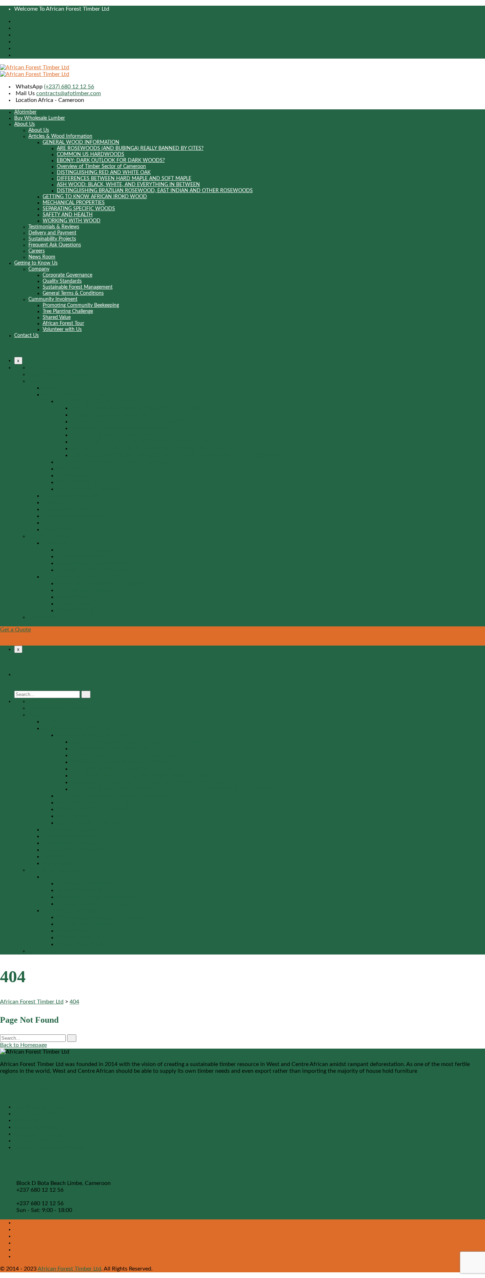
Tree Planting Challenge (68, 311)
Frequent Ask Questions (54, 245)
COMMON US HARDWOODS (90, 154)
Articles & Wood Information (60, 136)
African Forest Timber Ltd (69, 1269)
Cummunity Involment (52, 299)
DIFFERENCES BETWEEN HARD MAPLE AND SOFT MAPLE (124, 178)
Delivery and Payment (52, 232)
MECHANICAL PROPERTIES (74, 202)
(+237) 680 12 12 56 (69, 86)
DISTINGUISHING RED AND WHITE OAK (104, 172)
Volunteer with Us (62, 329)
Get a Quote (15, 629)
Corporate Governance (67, 275)
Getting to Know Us (36, 263)
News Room (41, 257)
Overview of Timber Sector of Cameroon (101, 166)
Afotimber (25, 112)
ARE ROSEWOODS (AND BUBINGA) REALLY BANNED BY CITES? (130, 148)
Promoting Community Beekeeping (81, 305)
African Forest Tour (63, 323)
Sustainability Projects (52, 238)
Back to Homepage (23, 1045)
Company (38, 269)
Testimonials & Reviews (53, 226)
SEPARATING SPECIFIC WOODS (79, 208)
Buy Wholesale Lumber (39, 118)
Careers (36, 251)
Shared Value (57, 317)
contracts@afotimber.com (68, 93)
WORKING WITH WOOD (71, 220)
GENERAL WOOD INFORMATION (81, 142)
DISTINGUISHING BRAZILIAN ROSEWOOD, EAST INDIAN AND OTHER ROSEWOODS (155, 190)
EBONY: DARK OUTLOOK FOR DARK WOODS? (111, 160)
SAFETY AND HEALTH (68, 214)
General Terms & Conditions (73, 293)
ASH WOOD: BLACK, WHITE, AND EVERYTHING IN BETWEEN (128, 184)
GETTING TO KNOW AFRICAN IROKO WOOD (95, 196)
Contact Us (26, 335)
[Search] (86, 694)
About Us (24, 124)
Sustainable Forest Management (78, 287)
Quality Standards (62, 281)
